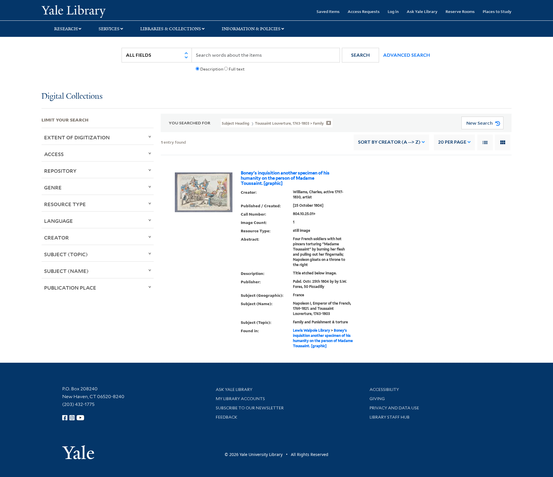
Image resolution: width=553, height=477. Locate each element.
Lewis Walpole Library (311, 330)
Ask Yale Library (422, 11)
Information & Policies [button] (251, 29)
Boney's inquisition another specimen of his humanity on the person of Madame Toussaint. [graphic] (285, 178)
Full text (237, 69)
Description (211, 69)
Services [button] (109, 29)
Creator (56, 237)
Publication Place (70, 287)
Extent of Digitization (77, 137)
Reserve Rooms (460, 11)
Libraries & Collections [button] (170, 29)
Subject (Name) (66, 270)
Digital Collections (72, 96)
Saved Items (328, 11)
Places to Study (497, 11)
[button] (360, 55)
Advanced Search (406, 55)
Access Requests (364, 11)
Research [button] (66, 29)
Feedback (226, 417)
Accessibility (384, 389)
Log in (393, 11)
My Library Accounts (240, 398)
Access (54, 154)
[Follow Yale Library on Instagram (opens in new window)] (72, 417)
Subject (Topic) (66, 254)
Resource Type (65, 204)
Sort (389, 142)
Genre (53, 187)
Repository (60, 170)
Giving (377, 398)
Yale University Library (76, 11)
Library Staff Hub (390, 417)
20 (452, 142)
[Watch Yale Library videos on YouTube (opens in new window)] (80, 417)
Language (58, 220)
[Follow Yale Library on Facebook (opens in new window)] (64, 417)
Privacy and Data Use (394, 408)
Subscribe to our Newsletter (250, 408)
